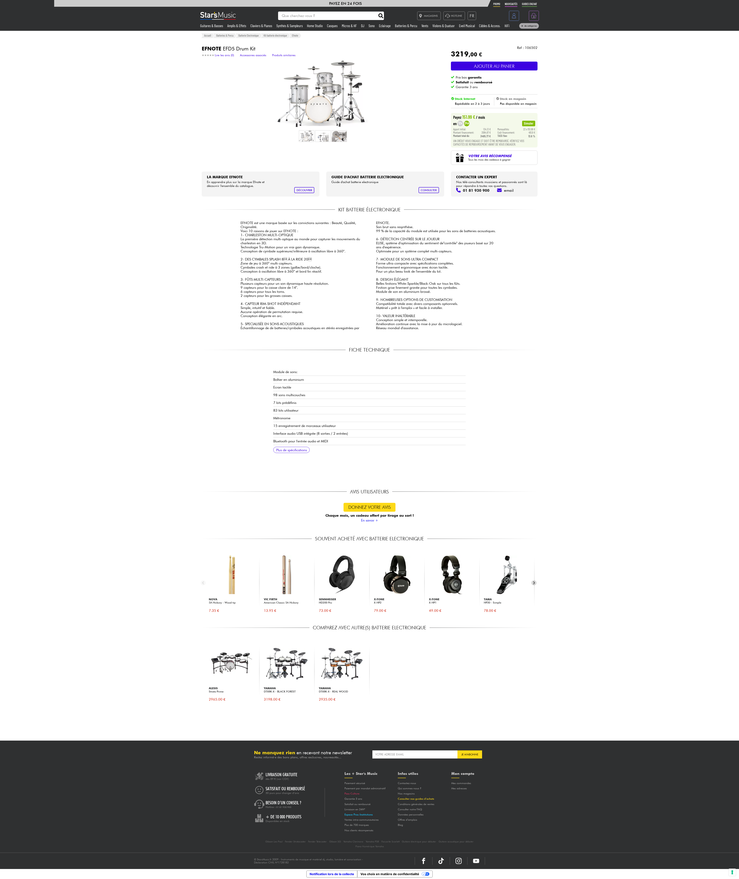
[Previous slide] (203, 582)
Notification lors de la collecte (332, 874)
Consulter (429, 190)
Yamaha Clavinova (353, 841)
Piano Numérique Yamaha (369, 846)
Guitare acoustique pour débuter (456, 841)
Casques (332, 25)
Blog (400, 824)
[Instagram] (458, 861)
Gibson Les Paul (274, 841)
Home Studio (315, 25)
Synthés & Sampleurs (289, 25)
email (509, 190)
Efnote (295, 35)
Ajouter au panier (494, 66)
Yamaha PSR (372, 841)
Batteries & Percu (406, 25)
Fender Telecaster (317, 841)
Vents (425, 25)
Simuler (528, 123)
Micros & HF (350, 25)
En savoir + (369, 520)
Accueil (207, 35)
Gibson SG (335, 841)
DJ (363, 25)
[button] (306, 136)
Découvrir (304, 190)
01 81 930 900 (283, 807)
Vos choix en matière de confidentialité (389, 874)
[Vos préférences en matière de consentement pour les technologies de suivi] (732, 872)
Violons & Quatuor (444, 25)
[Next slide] (534, 582)
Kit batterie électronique (275, 35)
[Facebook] (423, 861)
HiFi (507, 25)
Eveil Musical (467, 25)
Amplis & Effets (237, 25)
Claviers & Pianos (261, 25)
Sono (372, 25)
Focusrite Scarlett (390, 841)
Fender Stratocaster (295, 841)
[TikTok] (441, 861)
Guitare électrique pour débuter (419, 841)
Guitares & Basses (212, 25)
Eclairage (385, 25)
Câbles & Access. (490, 25)
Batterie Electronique (248, 35)
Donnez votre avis (369, 507)
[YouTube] (476, 861)
